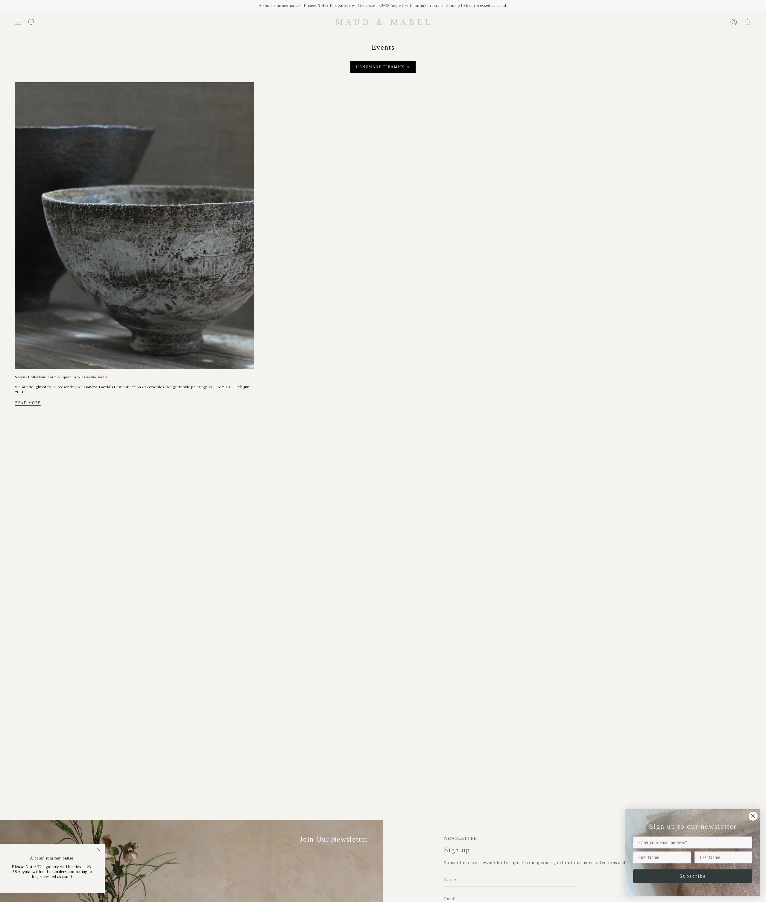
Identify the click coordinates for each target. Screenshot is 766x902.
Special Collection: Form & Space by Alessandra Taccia (61, 377)
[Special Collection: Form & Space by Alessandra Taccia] (134, 225)
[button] (31, 22)
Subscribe (693, 876)
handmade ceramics (380, 67)
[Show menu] (18, 22)
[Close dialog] (753, 816)
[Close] (99, 850)
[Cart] (747, 22)
